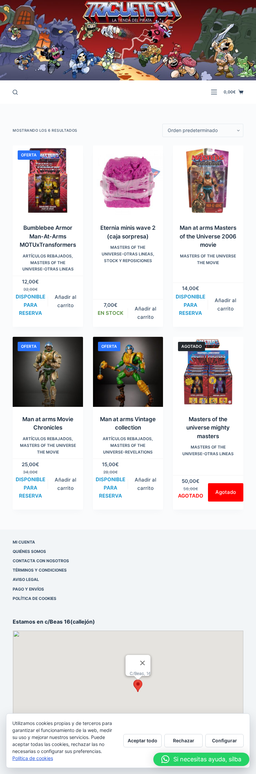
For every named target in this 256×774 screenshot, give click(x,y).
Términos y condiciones (40, 570)
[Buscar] (15, 92)
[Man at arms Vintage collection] (128, 372)
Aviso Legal (26, 579)
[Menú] (214, 92)
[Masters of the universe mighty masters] (208, 372)
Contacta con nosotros (41, 560)
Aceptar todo (142, 740)
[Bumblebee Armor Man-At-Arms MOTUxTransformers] (48, 180)
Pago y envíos (28, 589)
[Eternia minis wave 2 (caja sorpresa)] (128, 180)
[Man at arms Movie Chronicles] (48, 372)
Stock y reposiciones (128, 260)
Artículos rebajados (47, 255)
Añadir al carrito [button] (65, 301)
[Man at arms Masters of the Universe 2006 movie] (208, 180)
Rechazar (183, 740)
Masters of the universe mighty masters (208, 428)
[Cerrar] (143, 663)
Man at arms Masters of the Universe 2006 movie (208, 236)
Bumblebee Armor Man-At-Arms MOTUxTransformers (48, 236)
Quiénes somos (29, 551)
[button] (138, 686)
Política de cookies (34, 598)
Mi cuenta (24, 542)
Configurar (224, 740)
